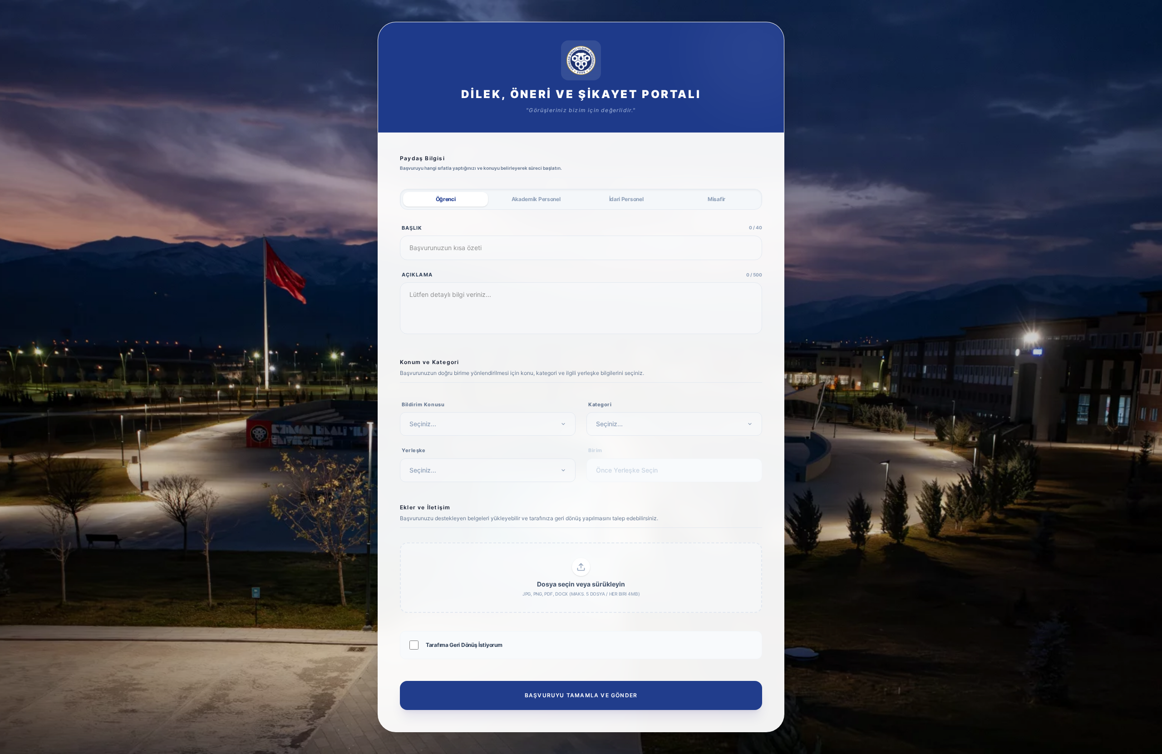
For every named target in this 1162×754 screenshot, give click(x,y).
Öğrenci (446, 199)
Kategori (599, 404)
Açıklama (417, 274)
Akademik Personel (536, 199)
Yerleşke (413, 450)
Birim (595, 450)
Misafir (716, 199)
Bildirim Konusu (423, 404)
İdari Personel (626, 199)
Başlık (412, 228)
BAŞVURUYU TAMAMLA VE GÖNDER (581, 695)
